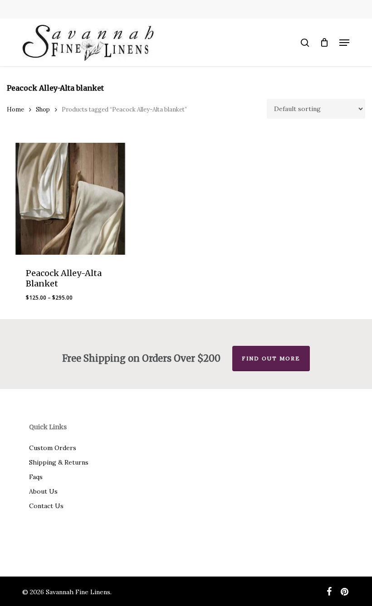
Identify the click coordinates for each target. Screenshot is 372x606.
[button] (344, 42)
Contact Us (46, 506)
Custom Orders (52, 448)
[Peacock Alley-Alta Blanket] (71, 199)
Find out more (271, 358)
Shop (43, 109)
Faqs (36, 477)
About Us (43, 491)
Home (15, 109)
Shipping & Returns (58, 462)
